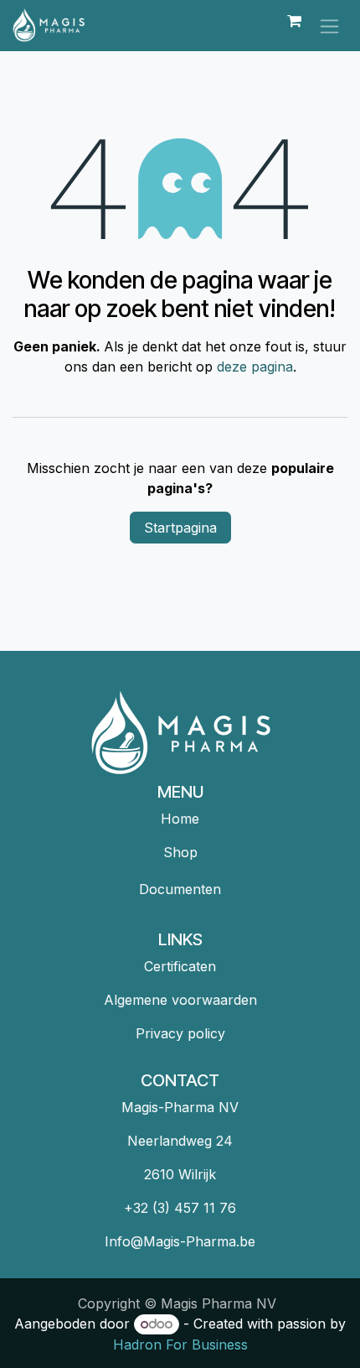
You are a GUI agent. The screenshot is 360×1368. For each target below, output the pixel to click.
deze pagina (255, 366)
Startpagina (180, 527)
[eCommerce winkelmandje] (294, 25)
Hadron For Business (180, 1344)
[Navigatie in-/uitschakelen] (329, 25)
